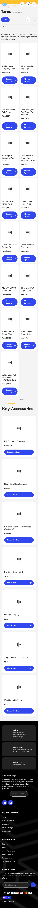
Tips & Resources (23, 752)
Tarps (4, 817)
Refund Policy (7, 854)
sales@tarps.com (19, 765)
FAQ (4, 847)
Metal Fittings (7, 828)
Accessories (6, 831)
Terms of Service (8, 861)
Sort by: (5, 27)
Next (22, 399)
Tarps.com (10, 901)
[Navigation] (33, 4)
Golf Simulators (8, 821)
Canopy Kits (6, 824)
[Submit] (33, 884)
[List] (34, 19)
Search (5, 844)
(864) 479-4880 (18, 732)
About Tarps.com (8, 851)
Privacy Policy (7, 858)
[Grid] (28, 19)
